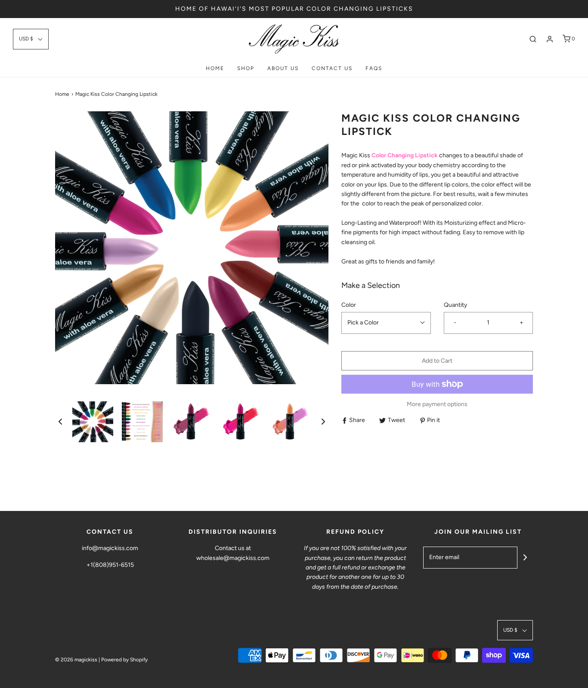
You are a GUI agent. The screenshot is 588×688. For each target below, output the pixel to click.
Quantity (455, 305)
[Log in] (550, 39)
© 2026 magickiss (76, 660)
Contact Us (332, 68)
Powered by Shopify (124, 660)
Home (215, 68)
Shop (245, 68)
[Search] (533, 39)
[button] (31, 39)
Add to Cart (437, 360)
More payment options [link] (437, 404)
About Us (283, 68)
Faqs (373, 68)
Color (348, 305)
